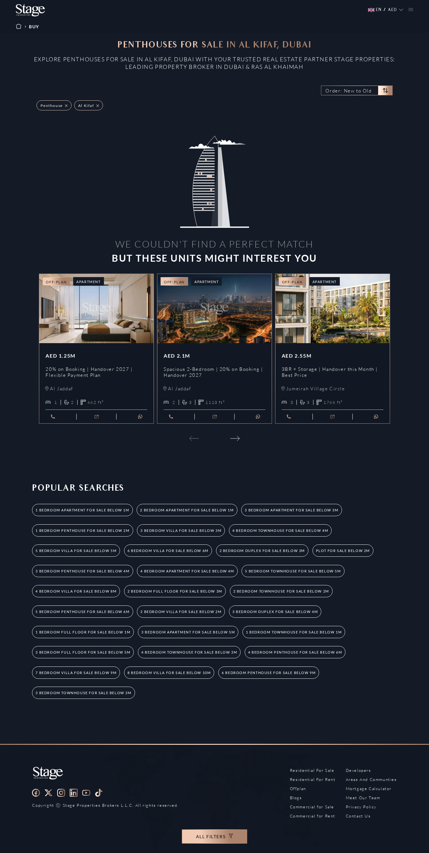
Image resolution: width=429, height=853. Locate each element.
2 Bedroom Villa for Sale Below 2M (180, 612)
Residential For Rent (313, 779)
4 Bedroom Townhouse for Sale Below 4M (280, 530)
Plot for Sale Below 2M (343, 551)
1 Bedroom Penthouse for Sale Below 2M (82, 530)
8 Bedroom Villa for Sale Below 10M (169, 673)
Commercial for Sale (312, 806)
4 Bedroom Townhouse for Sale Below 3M (189, 652)
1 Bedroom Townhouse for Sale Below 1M (294, 632)
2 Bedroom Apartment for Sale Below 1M (187, 510)
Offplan (298, 788)
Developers (358, 770)
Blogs (296, 797)
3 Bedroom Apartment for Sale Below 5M (188, 632)
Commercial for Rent (312, 815)
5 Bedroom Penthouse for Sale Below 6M (82, 612)
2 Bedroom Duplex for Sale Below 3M (262, 551)
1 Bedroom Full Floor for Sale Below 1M (82, 632)
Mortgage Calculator (369, 788)
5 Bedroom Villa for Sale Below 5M (76, 551)
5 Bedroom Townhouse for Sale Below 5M (293, 571)
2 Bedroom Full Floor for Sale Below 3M (175, 591)
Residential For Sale (312, 770)
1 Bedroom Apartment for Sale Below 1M (82, 510)
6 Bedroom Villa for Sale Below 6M (168, 551)
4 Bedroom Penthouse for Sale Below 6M (295, 652)
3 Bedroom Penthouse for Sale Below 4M (82, 571)
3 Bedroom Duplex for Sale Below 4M (275, 612)
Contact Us (358, 815)
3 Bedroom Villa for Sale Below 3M (180, 530)
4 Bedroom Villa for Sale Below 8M (76, 591)
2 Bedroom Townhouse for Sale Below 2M (281, 591)
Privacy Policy (361, 806)
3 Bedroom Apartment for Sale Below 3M (291, 510)
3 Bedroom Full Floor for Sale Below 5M (82, 652)
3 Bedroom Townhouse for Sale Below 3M (83, 693)
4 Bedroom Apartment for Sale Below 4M (187, 571)
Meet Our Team (363, 797)
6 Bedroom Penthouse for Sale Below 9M (269, 673)
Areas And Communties (371, 779)
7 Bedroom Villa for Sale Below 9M (76, 673)
